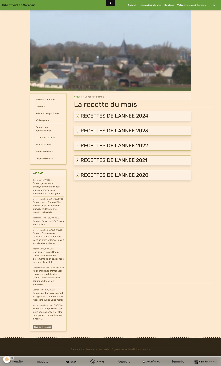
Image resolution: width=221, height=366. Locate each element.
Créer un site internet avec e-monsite (90, 349)
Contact (169, 5)
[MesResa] (70, 361)
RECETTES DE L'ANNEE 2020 (114, 175)
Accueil (132, 5)
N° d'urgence (42, 120)
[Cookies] (7, 359)
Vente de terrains (44, 151)
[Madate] (43, 361)
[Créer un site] (15, 361)
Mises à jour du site (150, 5)
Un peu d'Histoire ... (45, 158)
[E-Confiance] (151, 361)
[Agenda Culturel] (205, 361)
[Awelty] (97, 361)
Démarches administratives (43, 129)
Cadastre (40, 106)
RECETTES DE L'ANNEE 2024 (114, 116)
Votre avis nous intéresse (191, 5)
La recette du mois (45, 137)
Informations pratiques (47, 113)
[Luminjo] (178, 361)
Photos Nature (43, 144)
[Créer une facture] (124, 361)
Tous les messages (42, 327)
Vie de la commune (45, 99)
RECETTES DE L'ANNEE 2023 (114, 131)
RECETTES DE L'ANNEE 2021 (114, 160)
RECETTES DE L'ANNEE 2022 (114, 146)
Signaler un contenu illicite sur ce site (131, 349)
